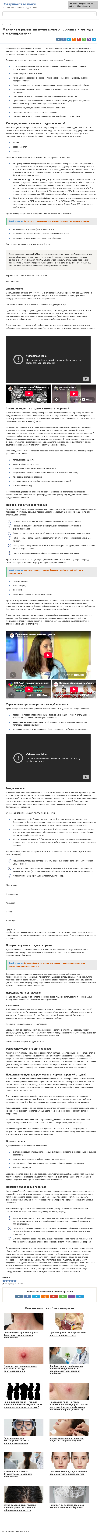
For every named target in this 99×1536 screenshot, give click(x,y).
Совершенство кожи (19, 4)
